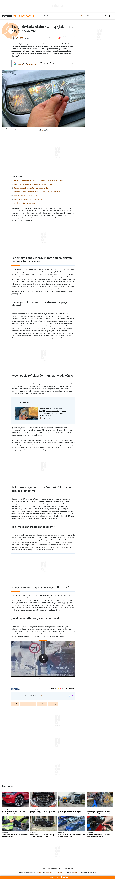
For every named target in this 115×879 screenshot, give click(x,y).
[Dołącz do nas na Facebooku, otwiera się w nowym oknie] (69, 696)
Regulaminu (40, 872)
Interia (3, 20)
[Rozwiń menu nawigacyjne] (112, 16)
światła (15, 704)
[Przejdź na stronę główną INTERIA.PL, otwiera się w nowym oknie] (7, 16)
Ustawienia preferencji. (60, 872)
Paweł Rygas (19, 37)
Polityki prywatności (50, 872)
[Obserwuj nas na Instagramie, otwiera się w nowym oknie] (72, 696)
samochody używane (28, 704)
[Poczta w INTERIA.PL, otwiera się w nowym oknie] (108, 16)
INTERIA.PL (75, 872)
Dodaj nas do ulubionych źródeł (36, 64)
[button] (48, 16)
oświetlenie (42, 704)
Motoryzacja (10, 20)
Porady (16, 20)
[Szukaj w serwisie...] (105, 16)
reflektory (53, 704)
